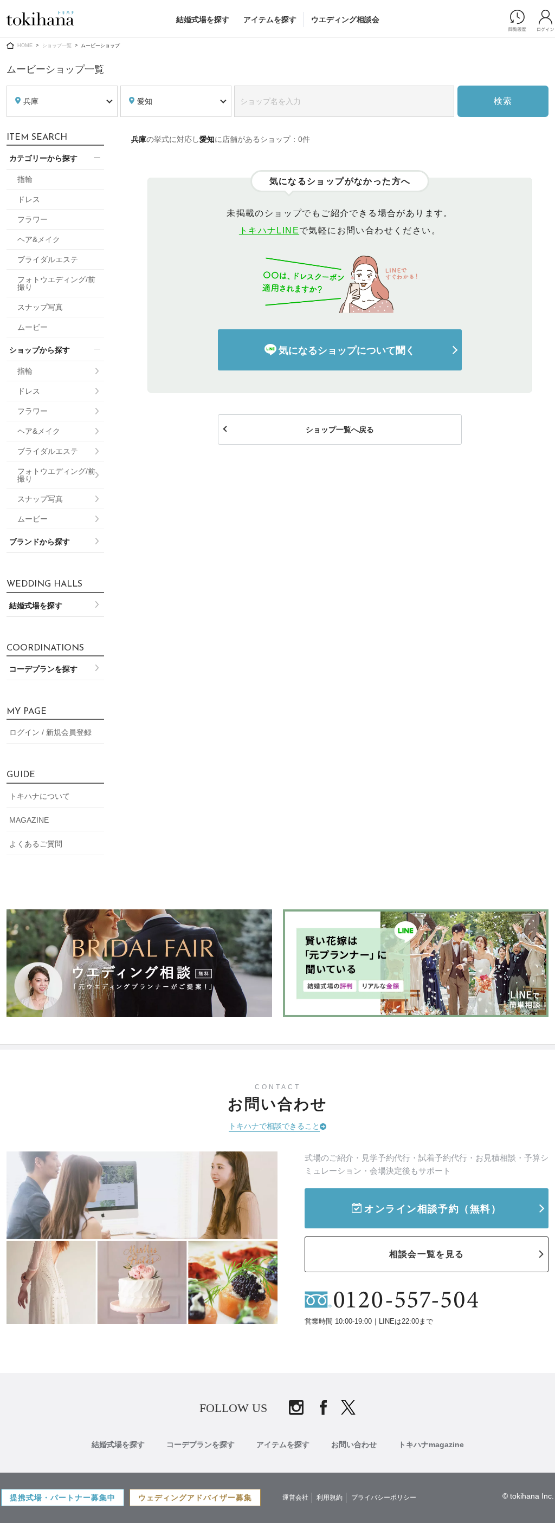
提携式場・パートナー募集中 (62, 1497)
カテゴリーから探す (43, 158)
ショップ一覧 (57, 45)
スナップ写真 (40, 307)
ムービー (32, 327)
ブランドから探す (39, 541)
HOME (25, 45)
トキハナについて (39, 796)
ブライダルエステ (47, 259)
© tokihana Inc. (528, 1496)
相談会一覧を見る (426, 1254)
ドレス (28, 199)
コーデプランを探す (43, 669)
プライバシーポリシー (383, 1497)
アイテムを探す (269, 19)
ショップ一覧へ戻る (340, 429)
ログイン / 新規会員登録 (50, 732)
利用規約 (330, 1497)
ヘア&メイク (38, 239)
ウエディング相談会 (345, 19)
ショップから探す (39, 350)
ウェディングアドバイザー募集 (195, 1497)
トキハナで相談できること (274, 1126)
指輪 (25, 179)
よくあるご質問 (35, 843)
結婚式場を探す (202, 19)
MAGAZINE (29, 820)
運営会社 (295, 1497)
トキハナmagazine (431, 1444)
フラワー (32, 219)
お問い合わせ (354, 1444)
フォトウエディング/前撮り (56, 283)
